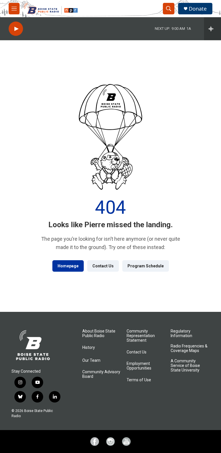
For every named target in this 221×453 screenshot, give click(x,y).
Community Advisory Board (101, 374)
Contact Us (103, 266)
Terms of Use (139, 380)
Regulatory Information (181, 333)
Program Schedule (145, 266)
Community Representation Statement (141, 336)
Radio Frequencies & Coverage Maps (189, 348)
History (88, 347)
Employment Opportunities (139, 365)
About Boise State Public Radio (98, 333)
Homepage (68, 266)
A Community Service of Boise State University (185, 365)
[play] (15, 29)
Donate (198, 9)
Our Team (91, 360)
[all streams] (212, 28)
